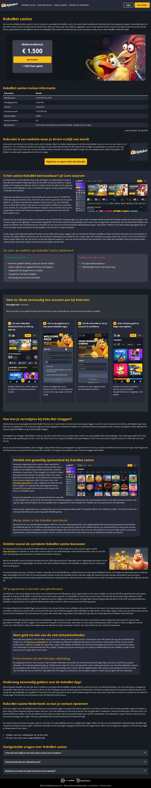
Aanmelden (142, 5)
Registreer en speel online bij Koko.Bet (65, 161)
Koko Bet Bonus (10, 551)
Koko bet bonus (44, 5)
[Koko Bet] (9, 5)
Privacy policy (105, 785)
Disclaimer (93, 785)
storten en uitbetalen (36, 642)
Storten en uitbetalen (79, 5)
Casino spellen (60, 5)
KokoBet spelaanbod (22, 483)
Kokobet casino (28, 5)
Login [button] (128, 5)
